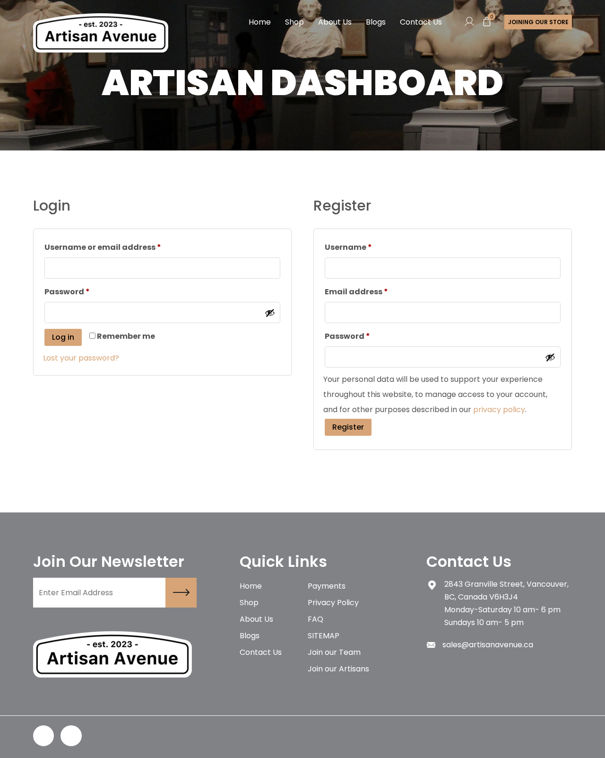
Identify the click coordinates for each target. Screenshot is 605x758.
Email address (356, 291)
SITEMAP (323, 635)
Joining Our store (538, 22)
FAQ (315, 619)
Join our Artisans (338, 668)
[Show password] (270, 313)
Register (348, 427)
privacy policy (499, 409)
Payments (327, 586)
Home (260, 22)
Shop (294, 22)
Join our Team (334, 652)
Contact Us (421, 22)
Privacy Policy (333, 602)
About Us (335, 22)
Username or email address (102, 247)
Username (348, 247)
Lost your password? (81, 358)
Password (67, 291)
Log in (63, 337)
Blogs (376, 22)
